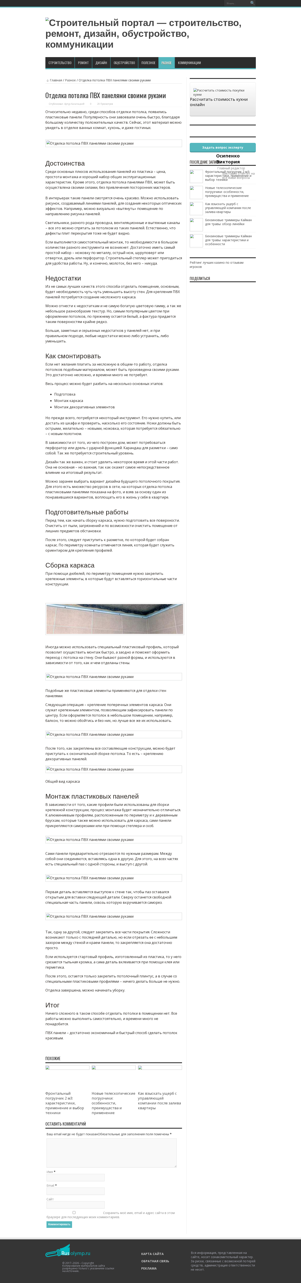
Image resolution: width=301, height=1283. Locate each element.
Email (50, 1185)
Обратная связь (155, 1261)
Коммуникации (189, 62)
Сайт (50, 1199)
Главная (56, 80)
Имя (49, 1172)
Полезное (148, 62)
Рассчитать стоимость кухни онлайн (219, 102)
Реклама (149, 1268)
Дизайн (101, 62)
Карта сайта (152, 1254)
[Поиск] (252, 3)
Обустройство (124, 62)
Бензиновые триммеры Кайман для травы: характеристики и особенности (228, 240)
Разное (166, 62)
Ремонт (83, 62)
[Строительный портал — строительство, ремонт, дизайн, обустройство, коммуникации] (150, 44)
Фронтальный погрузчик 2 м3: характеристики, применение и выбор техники (64, 1103)
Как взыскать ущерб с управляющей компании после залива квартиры (159, 1100)
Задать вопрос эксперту (222, 147)
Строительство (59, 62)
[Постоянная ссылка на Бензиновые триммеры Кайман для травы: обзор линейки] (196, 230)
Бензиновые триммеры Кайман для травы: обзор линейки (228, 222)
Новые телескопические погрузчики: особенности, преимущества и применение (113, 1103)
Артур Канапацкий (74, 103)
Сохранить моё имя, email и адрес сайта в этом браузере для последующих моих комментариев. (110, 1215)
